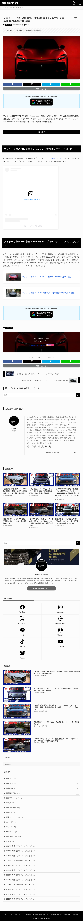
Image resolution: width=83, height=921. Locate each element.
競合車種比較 (13, 807)
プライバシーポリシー (17, 915)
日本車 (11, 778)
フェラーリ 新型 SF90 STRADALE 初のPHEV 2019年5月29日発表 (46, 277)
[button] (12, 84)
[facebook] (32, 447)
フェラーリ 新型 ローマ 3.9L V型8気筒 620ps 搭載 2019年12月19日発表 (48, 293)
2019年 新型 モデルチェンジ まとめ (20, 855)
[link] (28, 447)
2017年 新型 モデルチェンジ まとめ (20, 846)
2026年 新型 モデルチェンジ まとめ (20, 889)
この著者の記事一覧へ (52, 452)
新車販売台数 (13, 793)
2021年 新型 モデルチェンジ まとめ (20, 865)
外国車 (11, 783)
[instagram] (39, 447)
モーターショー (13, 836)
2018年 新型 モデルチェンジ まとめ (20, 851)
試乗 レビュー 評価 (14, 817)
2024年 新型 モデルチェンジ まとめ (20, 880)
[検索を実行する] (78, 395)
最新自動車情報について (41, 588)
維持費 (10, 802)
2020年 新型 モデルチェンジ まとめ (20, 860)
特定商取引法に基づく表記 (41, 915)
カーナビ (11, 822)
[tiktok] (42, 447)
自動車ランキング (14, 798)
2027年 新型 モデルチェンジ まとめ (20, 894)
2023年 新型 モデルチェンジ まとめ (20, 875)
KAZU (13, 428)
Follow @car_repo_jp (37, 345)
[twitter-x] (35, 447)
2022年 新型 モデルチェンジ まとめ (20, 870)
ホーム (7, 915)
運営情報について (56, 915)
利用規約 (28, 915)
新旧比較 (11, 812)
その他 (10, 841)
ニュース (11, 827)
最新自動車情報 (10, 3)
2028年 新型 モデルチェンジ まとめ (20, 899)
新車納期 (11, 788)
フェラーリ (8, 24)
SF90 (53, 158)
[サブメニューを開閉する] (77, 778)
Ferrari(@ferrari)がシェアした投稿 (31, 226)
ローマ (62, 158)
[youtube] (49, 447)
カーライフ (11, 831)
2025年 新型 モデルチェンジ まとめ (20, 884)
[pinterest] (46, 447)
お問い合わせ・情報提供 (71, 915)
